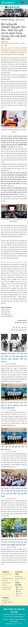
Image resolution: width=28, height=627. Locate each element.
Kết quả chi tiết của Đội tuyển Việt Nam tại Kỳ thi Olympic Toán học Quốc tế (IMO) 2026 (14, 405)
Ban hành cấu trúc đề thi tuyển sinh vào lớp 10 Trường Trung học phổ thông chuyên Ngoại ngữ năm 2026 (14, 542)
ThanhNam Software (16, 623)
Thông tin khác (6, 589)
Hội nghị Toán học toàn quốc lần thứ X (12, 262)
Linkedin (19, 593)
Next (26, 13)
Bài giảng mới (18, 576)
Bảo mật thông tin (6, 587)
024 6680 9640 (9, 3)
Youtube (20, 589)
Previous (1, 13)
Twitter (19, 591)
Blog (18, 596)
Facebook (20, 587)
